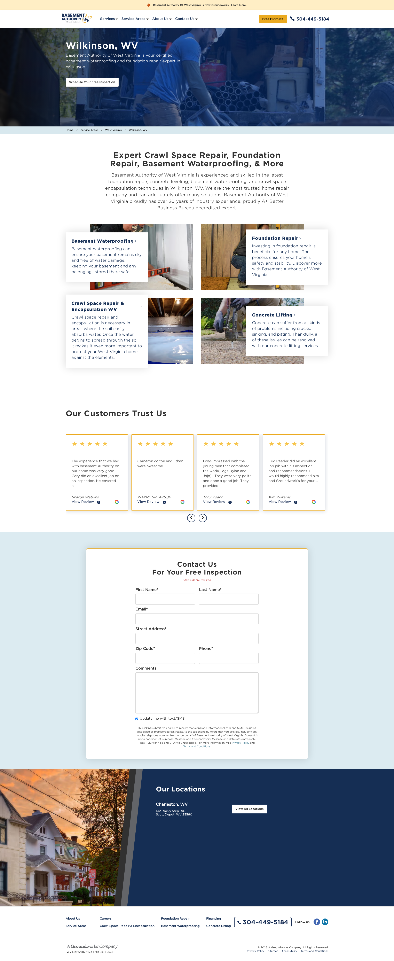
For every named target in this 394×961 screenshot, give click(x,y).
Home (69, 130)
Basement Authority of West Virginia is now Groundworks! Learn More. (199, 5)
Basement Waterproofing (102, 241)
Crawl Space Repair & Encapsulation (127, 926)
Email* (141, 609)
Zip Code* (145, 649)
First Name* (146, 590)
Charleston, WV (172, 804)
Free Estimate (272, 19)
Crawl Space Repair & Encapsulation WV (97, 306)
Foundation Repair (275, 238)
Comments (145, 668)
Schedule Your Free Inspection (92, 82)
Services (107, 19)
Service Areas (133, 19)
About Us (160, 19)
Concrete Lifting (272, 315)
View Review (86, 502)
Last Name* (210, 590)
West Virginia (113, 130)
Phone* (206, 649)
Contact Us (184, 19)
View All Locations (249, 809)
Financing (213, 918)
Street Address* (150, 629)
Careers (105, 918)
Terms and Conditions (196, 746)
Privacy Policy (240, 742)
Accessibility (289, 951)
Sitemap (273, 951)
